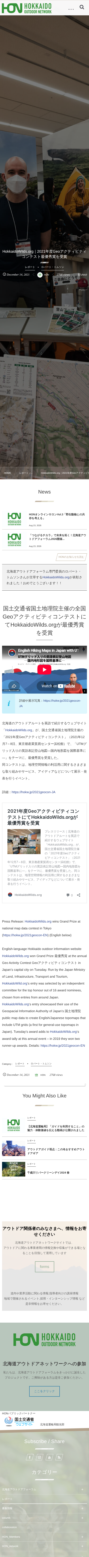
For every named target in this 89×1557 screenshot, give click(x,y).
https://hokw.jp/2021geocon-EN (25, 935)
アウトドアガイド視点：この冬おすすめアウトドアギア (56, 1151)
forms (44, 1267)
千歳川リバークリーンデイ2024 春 (48, 1172)
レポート (7, 1499)
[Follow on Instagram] (39, 1457)
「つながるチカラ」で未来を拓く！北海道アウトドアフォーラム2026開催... (57, 537)
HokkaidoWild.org (14, 983)
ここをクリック (44, 1391)
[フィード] (59, 1457)
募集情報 (7, 1508)
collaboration (9, 1527)
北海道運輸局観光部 (52, 1424)
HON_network (10, 1546)
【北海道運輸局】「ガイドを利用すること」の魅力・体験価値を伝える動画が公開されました (55, 1128)
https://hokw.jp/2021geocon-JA (33, 792)
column (6, 1517)
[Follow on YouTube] (49, 1457)
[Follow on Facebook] (30, 1457)
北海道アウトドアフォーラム (19, 1489)
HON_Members (11, 1536)
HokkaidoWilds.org (55, 577)
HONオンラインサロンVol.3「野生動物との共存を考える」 (57, 516)
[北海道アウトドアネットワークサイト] (27, 8)
